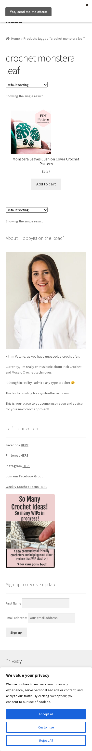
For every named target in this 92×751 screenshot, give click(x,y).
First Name (13, 603)
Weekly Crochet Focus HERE (26, 487)
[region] (46, 709)
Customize (46, 727)
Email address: (17, 618)
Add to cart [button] (46, 184)
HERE (24, 445)
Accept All (46, 714)
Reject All (46, 740)
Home (15, 38)
